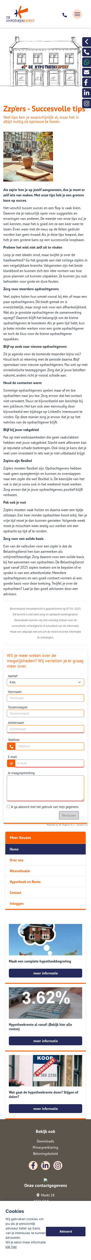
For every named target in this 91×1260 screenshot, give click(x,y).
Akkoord (65, 1231)
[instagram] (86, 103)
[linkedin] (86, 93)
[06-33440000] (86, 62)
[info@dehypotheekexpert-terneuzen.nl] (86, 72)
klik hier (11, 1247)
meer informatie (45, 973)
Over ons (16, 860)
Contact (15, 892)
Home (14, 849)
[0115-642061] (65, 14)
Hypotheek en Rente (25, 881)
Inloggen (17, 903)
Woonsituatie (20, 871)
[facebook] (86, 82)
